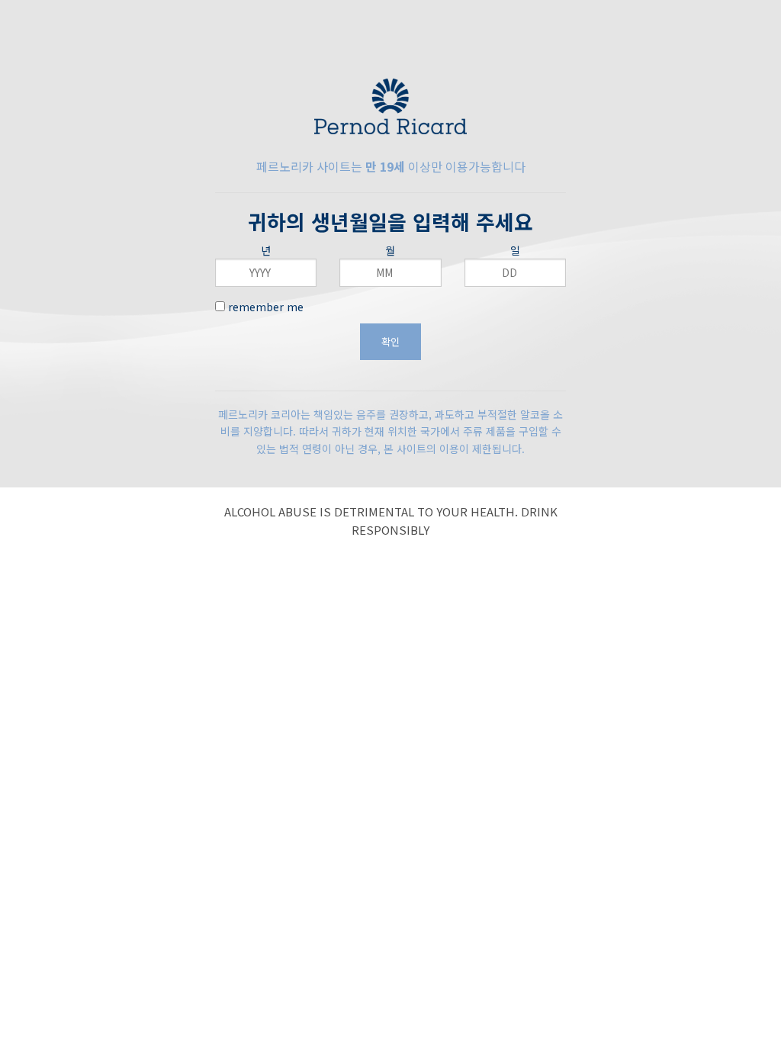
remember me (264, 306)
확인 (390, 341)
